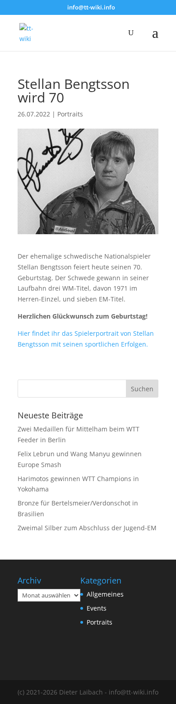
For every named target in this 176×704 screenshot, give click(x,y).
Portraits (70, 114)
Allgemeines (105, 594)
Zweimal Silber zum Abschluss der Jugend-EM (87, 527)
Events (97, 608)
